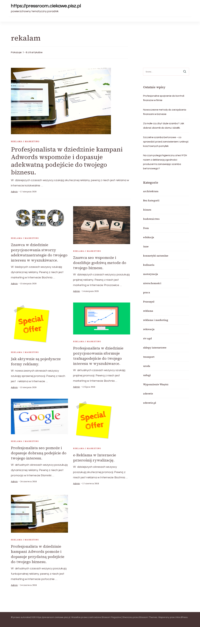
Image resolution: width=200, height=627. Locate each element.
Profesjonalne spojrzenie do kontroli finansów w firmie (163, 98)
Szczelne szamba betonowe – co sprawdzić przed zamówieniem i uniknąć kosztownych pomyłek (166, 141)
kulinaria (148, 265)
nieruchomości (152, 283)
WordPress (182, 617)
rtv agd (147, 338)
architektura (150, 191)
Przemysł (148, 301)
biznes (147, 209)
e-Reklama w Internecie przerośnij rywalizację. (94, 457)
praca (146, 292)
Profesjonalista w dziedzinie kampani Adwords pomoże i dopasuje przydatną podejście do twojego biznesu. (37, 554)
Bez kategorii (151, 200)
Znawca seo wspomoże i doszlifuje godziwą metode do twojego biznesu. (99, 262)
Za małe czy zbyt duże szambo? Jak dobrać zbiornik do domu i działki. (163, 125)
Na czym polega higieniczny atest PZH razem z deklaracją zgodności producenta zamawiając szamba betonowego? (165, 162)
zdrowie (148, 393)
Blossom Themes (148, 617)
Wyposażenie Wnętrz (155, 384)
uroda (146, 366)
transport (148, 356)
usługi (147, 375)
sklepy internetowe (154, 347)
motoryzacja (150, 274)
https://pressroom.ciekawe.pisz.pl (46, 5)
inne (146, 246)
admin (14, 192)
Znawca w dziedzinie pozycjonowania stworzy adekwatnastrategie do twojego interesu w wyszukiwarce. (39, 252)
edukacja (148, 237)
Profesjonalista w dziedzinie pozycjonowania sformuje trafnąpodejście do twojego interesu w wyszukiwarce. (98, 356)
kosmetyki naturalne (155, 255)
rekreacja (149, 329)
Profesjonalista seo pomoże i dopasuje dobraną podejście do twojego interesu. (38, 453)
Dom (146, 228)
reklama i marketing (25, 141)
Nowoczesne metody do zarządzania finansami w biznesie (164, 111)
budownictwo (151, 219)
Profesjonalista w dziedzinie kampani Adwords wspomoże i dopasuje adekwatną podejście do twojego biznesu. (67, 160)
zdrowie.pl (149, 402)
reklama (148, 310)
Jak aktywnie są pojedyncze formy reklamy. (36, 361)
